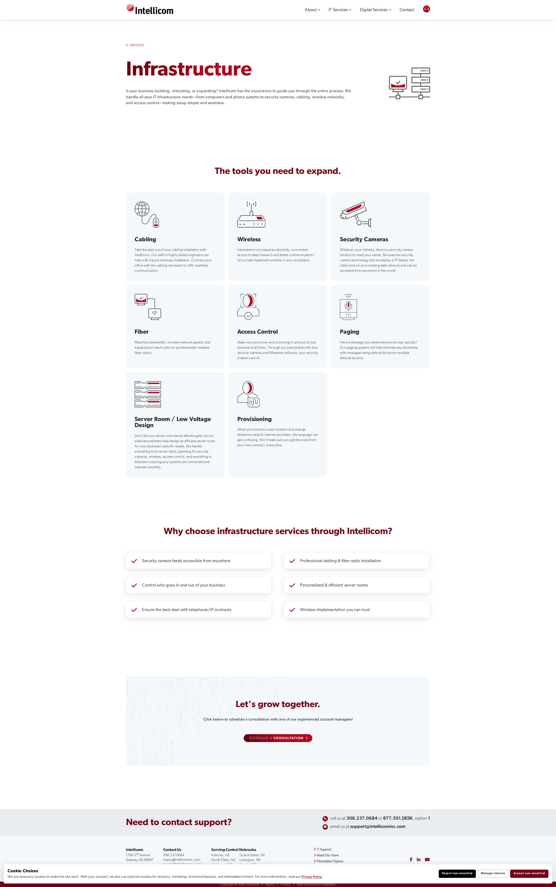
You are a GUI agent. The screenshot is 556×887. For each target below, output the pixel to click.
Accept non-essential (529, 873)
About (311, 10)
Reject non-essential (457, 873)
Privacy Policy (312, 876)
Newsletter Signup (330, 861)
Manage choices (493, 873)
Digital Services (374, 10)
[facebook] (411, 859)
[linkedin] (418, 860)
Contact (407, 10)
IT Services (338, 10)
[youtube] (427, 860)
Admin (270, 884)
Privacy (286, 884)
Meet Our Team (328, 855)
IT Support (324, 849)
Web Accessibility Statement (316, 884)
